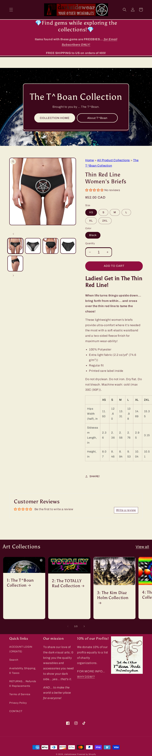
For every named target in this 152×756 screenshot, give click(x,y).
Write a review (126, 510)
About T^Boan (97, 118)
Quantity (90, 243)
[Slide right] (13, 275)
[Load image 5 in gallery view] (15, 263)
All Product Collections (113, 160)
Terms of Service (19, 694)
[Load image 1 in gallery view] (15, 246)
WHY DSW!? (86, 676)
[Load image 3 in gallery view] (50, 246)
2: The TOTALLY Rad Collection (66, 583)
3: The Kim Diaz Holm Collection (112, 595)
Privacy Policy (18, 702)
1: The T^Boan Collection (20, 583)
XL (91, 220)
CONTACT (15, 711)
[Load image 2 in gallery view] (33, 246)
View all (142, 547)
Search (13, 659)
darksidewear (70, 754)
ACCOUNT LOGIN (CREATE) (20, 649)
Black (93, 235)
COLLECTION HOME (55, 118)
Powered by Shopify (86, 754)
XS (91, 212)
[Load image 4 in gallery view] (68, 246)
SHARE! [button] (95, 476)
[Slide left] (13, 234)
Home (89, 160)
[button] (11, 10)
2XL (105, 220)
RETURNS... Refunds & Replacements (22, 683)
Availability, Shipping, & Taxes (22, 670)
